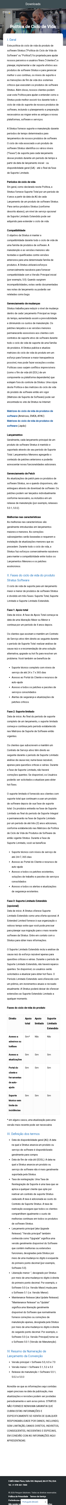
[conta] (56, 12)
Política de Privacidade (18, 1496)
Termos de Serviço (38, 1496)
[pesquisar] (51, 12)
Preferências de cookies (18, 1500)
